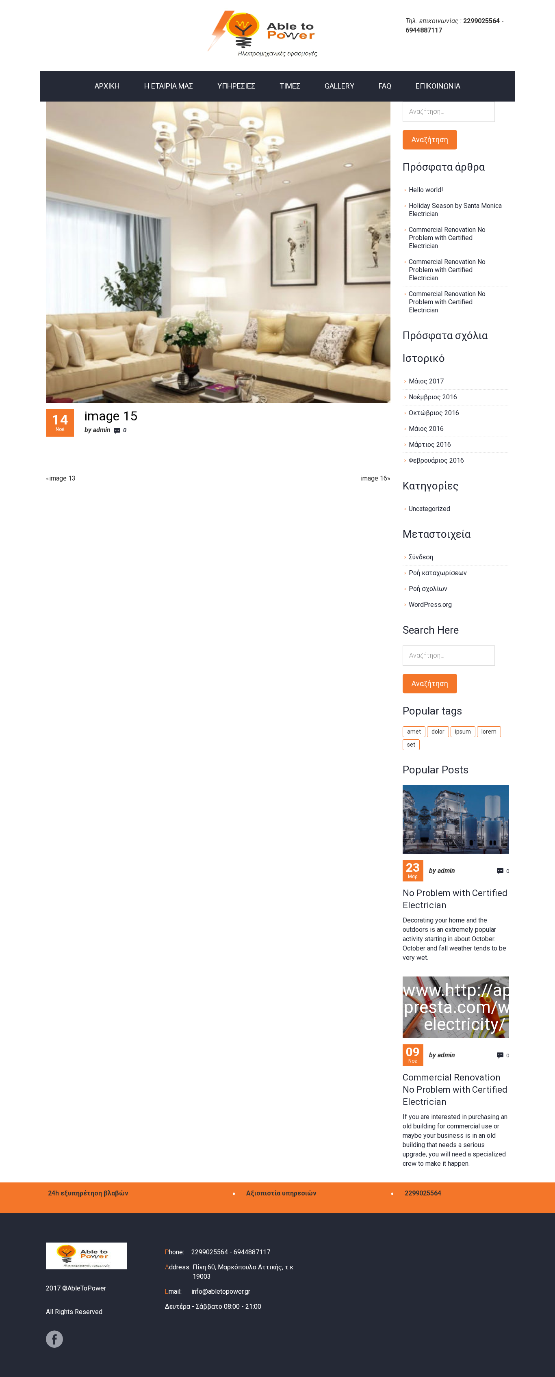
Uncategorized (429, 509)
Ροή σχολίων (428, 589)
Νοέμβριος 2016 (433, 397)
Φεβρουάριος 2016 (436, 460)
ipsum (463, 731)
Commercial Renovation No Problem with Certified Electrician (447, 238)
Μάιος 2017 (426, 381)
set (411, 744)
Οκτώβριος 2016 (434, 413)
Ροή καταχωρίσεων (438, 573)
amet (414, 731)
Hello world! (426, 190)
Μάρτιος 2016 (430, 444)
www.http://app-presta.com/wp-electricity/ (465, 1007)
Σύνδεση (421, 557)
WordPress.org (430, 604)
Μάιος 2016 (426, 429)
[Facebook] (54, 1339)
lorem (488, 731)
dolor (437, 731)
